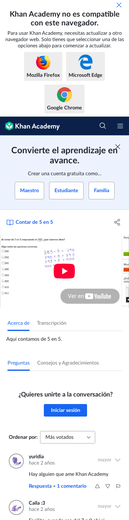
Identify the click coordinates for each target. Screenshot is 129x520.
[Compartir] (117, 222)
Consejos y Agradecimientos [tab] (68, 362)
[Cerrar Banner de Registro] (117, 146)
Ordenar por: (23, 437)
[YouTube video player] (64, 271)
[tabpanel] (64, 336)
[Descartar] (119, 5)
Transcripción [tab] (51, 323)
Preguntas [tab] (19, 362)
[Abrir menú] (120, 126)
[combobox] (67, 437)
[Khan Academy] (30, 126)
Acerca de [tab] (18, 323)
